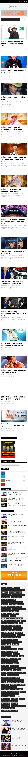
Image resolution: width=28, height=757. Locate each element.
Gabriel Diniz (5, 637)
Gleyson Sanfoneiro (16, 642)
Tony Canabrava (5, 698)
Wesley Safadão (5, 705)
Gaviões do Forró (6, 639)
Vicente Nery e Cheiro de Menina (9, 701)
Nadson (23, 672)
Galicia (11, 637)
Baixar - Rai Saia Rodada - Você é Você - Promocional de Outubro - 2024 (16, 521)
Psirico (3, 682)
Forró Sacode (12, 635)
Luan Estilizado (5, 663)
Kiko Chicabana (13, 656)
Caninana (13, 599)
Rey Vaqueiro (5, 684)
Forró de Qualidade (15, 625)
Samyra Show (13, 686)
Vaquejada (22, 698)
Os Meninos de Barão (7, 677)
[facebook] (11, 753)
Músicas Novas (16, 672)
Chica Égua (4, 604)
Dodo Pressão (5, 611)
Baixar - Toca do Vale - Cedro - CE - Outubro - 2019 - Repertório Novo (13, 159)
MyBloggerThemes (22, 755)
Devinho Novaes (16, 609)
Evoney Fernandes (18, 618)
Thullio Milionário (6, 696)
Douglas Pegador (6, 613)
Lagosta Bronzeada (6, 658)
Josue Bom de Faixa (6, 653)
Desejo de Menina (6, 609)
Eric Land (13, 616)
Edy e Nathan (15, 613)
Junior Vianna (16, 653)
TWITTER (7, 476)
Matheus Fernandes (6, 672)
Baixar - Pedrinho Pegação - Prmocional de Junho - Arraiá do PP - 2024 (16, 565)
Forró (21, 623)
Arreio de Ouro (20, 590)
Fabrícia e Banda (15, 620)
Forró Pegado (18, 632)
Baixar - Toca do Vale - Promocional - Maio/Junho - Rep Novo (13, 313)
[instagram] (26, 1)
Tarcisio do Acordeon (7, 694)
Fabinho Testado (6, 620)
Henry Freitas (15, 644)
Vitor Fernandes (5, 703)
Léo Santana (5, 660)
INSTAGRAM (8, 480)
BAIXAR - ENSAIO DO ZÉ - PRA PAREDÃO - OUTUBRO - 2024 (15, 493)
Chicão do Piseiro (19, 604)
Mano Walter (5, 668)
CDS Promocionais (17, 601)
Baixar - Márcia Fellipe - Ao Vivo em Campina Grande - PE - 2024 (15, 543)
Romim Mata (22, 684)
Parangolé (16, 677)
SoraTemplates (9, 755)
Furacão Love (21, 635)
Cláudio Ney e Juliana (7, 606)
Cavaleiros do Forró (6, 601)
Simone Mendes (18, 689)
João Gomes (5, 651)
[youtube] (24, 1)
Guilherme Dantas (6, 644)
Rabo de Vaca (10, 682)
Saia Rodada (5, 686)
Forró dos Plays (17, 630)
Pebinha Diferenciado (7, 679)
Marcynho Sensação (6, 670)
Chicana (11, 604)
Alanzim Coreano (6, 587)
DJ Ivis (23, 609)
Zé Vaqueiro (11, 708)
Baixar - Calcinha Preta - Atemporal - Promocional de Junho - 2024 (16, 499)
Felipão (23, 620)
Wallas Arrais (14, 703)
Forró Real (4, 635)
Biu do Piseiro (21, 594)
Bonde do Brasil (5, 597)
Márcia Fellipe (22, 668)
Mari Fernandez (17, 670)
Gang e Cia (17, 637)
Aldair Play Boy (15, 587)
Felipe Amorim (5, 623)
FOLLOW (24, 476)
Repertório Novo (20, 682)
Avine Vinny (4, 592)
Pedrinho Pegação (18, 679)
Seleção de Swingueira (7, 689)
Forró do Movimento (7, 630)
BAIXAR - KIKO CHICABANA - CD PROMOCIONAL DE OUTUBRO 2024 (16, 504)
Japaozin (20, 649)
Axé (20, 592)
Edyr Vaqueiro (5, 616)
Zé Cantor (4, 708)
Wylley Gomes (15, 705)
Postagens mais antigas (18, 434)
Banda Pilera (5, 594)
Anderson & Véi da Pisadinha (8, 590)
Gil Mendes (14, 639)
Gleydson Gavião (6, 642)
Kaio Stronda (5, 656)
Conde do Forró (17, 606)
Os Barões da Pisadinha (13, 675)
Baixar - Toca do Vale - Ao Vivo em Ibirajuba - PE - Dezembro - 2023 (12, 43)
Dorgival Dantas (14, 611)
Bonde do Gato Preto (16, 597)
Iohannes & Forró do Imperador (9, 649)
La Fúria (21, 656)
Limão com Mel (13, 660)
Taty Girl (16, 694)
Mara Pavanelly (13, 668)
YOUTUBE (7, 484)
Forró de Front (5, 625)
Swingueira (22, 691)
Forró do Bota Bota (18, 627)
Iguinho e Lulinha (6, 646)
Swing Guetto (15, 691)
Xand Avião (22, 705)
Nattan (3, 675)
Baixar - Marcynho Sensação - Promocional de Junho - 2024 (14, 559)
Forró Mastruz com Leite (7, 632)
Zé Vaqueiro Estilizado (7, 710)
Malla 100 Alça (5, 665)
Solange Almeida (6, 691)
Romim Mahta (13, 684)
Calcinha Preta (5, 599)
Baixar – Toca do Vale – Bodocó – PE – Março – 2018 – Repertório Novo (13, 221)
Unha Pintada (14, 698)
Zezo (15, 710)
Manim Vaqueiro (14, 665)
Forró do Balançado (6, 627)
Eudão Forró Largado (7, 618)
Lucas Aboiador (14, 663)
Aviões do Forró (13, 592)
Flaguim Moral (14, 623)
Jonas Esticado (13, 651)
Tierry (13, 696)
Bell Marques (13, 594)
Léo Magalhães (16, 658)
